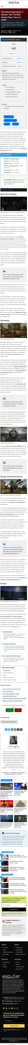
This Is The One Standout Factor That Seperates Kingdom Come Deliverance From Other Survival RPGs (6, 794)
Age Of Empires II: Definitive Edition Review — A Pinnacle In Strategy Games (17, 869)
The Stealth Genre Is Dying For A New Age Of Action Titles (20, 825)
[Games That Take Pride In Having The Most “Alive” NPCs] (20, 786)
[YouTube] (12, 1008)
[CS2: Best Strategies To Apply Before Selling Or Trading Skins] (4, 879)
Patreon (5, 966)
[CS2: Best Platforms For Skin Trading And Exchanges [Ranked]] (4, 885)
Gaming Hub (6, 962)
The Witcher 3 (7, 670)
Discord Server (11, 841)
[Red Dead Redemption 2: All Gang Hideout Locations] (20, 803)
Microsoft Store (10, 120)
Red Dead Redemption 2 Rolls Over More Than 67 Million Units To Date (6, 825)
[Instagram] (15, 1008)
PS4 (11, 165)
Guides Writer (10, 748)
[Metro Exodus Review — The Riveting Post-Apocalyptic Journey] (4, 857)
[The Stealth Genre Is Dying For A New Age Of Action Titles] (20, 818)
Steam (7, 124)
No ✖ (18, 710)
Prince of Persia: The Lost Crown (12, 689)
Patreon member (21, 929)
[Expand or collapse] (25, 190)
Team (4, 949)
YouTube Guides (20, 966)
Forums (18, 962)
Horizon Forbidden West (7, 514)
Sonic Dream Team (8, 691)
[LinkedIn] (12, 729)
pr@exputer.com (17, 1001)
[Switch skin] (26, 6)
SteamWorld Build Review (10, 696)
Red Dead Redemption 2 (9, 721)
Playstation (9, 116)
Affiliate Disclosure (20, 954)
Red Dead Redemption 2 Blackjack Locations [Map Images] (6, 810)
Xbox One (15, 165)
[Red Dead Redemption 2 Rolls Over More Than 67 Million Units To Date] (6, 818)
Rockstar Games (14, 158)
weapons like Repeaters (20, 366)
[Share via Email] (18, 729)
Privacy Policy (19, 947)
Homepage (6, 954)
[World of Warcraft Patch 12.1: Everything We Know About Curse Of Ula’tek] (4, 891)
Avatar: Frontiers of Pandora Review (12, 700)
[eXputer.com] (14, 2)
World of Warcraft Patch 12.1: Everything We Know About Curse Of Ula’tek (18, 891)
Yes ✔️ (9, 710)
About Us (5, 947)
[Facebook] (6, 729)
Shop (4, 964)
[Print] (21, 729)
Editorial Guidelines (8, 952)
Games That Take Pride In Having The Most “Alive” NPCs (20, 793)
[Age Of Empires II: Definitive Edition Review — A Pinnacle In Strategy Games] (4, 869)
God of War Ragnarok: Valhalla (11, 693)
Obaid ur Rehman (6, 30)
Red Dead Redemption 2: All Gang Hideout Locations (20, 810)
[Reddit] (15, 729)
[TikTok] (17, 1008)
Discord (18, 964)
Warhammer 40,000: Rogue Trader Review (14, 698)
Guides (15, 124)
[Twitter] (9, 729)
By (2, 30)
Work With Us (19, 969)
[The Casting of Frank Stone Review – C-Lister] (4, 863)
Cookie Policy (19, 949)
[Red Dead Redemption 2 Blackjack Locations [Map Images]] (6, 803)
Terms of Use (19, 952)
